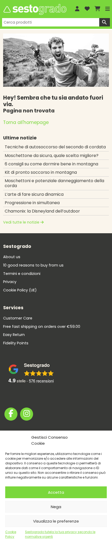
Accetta (56, 492)
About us (11, 256)
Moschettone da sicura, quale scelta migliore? (51, 156)
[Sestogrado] (34, 9)
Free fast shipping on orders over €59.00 (41, 326)
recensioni (41, 380)
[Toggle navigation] (107, 9)
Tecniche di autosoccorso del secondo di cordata (55, 147)
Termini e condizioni (21, 273)
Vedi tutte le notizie (21, 222)
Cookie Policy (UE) (20, 290)
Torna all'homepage (26, 122)
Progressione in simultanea (32, 203)
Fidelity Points (15, 343)
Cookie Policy (10, 534)
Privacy (9, 281)
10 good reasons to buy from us (33, 265)
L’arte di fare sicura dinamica (34, 194)
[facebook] (10, 414)
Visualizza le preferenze (56, 521)
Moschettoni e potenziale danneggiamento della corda (54, 183)
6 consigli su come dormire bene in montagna (51, 164)
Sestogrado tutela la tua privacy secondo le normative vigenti (60, 534)
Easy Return (14, 334)
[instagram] (26, 414)
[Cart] (97, 9)
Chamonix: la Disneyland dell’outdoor (42, 211)
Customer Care (17, 318)
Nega (56, 506)
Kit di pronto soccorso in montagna (41, 172)
